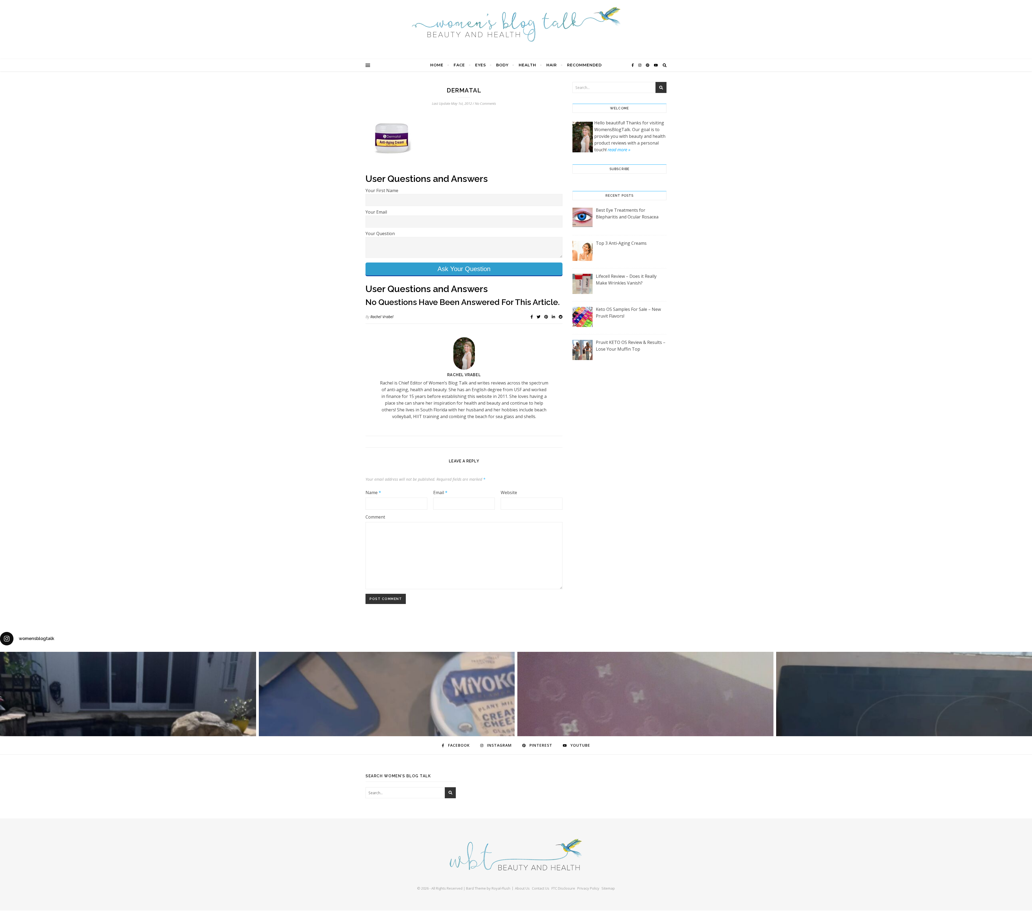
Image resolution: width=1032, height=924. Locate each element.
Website (509, 492)
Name (373, 492)
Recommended (584, 65)
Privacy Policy (588, 888)
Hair (551, 65)
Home (436, 65)
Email (440, 492)
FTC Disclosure (563, 888)
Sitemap (608, 888)
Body (502, 65)
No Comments (485, 103)
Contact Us (540, 888)
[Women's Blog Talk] (516, 24)
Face (459, 65)
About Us (522, 888)
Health (527, 65)
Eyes (480, 65)
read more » (619, 150)
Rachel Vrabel (381, 316)
